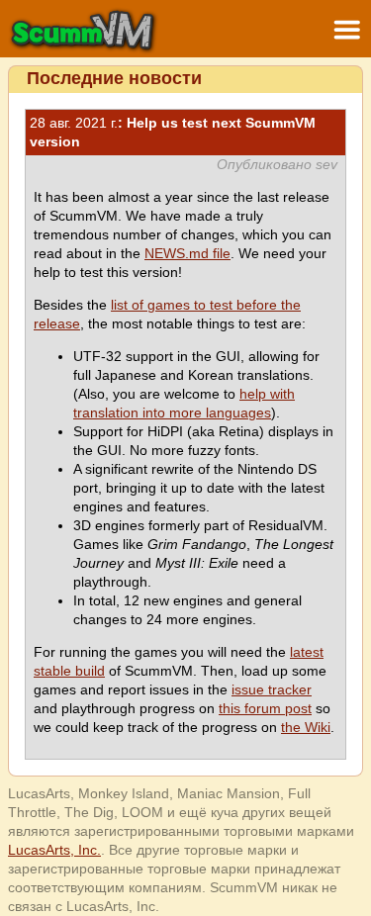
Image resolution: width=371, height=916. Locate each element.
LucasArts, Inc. (54, 850)
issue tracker (272, 689)
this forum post (265, 708)
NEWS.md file (187, 253)
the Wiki (305, 727)
